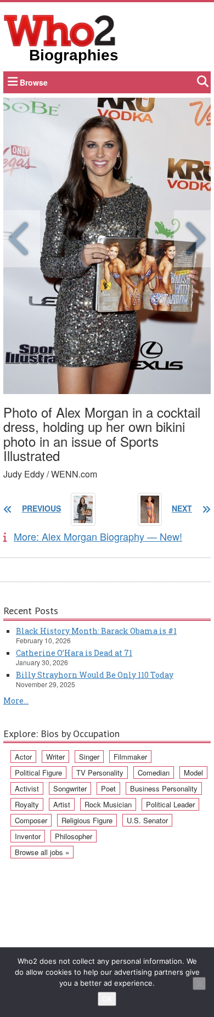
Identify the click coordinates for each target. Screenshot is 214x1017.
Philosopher (73, 836)
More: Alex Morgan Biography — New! (98, 536)
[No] (199, 983)
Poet (108, 788)
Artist (61, 804)
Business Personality (164, 788)
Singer (89, 756)
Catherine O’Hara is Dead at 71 (74, 653)
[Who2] (59, 29)
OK (107, 998)
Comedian (154, 772)
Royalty (27, 804)
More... (16, 700)
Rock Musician (108, 804)
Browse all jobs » (42, 852)
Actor (23, 756)
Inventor (28, 836)
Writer (55, 756)
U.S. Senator (147, 820)
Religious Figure (86, 820)
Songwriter (70, 788)
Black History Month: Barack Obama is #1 (96, 631)
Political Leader (170, 804)
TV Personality (99, 772)
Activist (27, 788)
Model (193, 772)
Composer (31, 820)
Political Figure (38, 772)
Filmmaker (130, 756)
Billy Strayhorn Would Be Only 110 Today (94, 675)
